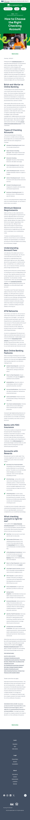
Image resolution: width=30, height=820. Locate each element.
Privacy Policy (15, 759)
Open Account (7, 8)
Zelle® (21, 377)
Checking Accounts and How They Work (14, 660)
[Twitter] (14, 795)
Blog (15, 746)
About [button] (15, 770)
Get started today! (9, 653)
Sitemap (15, 783)
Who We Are (15, 774)
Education (15, 744)
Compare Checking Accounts (12, 658)
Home (12, 13)
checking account (17, 61)
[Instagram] (7, 795)
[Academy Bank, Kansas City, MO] (15, 5)
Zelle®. (21, 565)
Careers (15, 776)
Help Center (15, 748)
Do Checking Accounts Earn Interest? (14, 665)
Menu (23, 8)
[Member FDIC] (12, 804)
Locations (15, 781)
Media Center (15, 779)
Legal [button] (15, 755)
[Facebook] (4, 795)
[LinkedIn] (10, 795)
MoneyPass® (11, 545)
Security (15, 761)
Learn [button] (15, 740)
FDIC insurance (17, 441)
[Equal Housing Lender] (16, 804)
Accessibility (15, 764)
